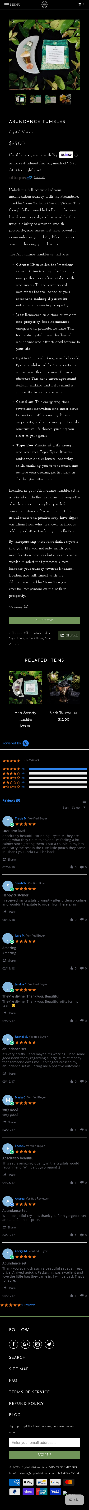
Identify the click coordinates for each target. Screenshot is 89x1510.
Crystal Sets (16, 638)
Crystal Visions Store (34, 1467)
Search (17, 1358)
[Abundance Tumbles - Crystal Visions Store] (44, 55)
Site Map (19, 1369)
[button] (11, 859)
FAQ (13, 1381)
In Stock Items (34, 638)
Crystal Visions (21, 132)
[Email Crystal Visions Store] (50, 1345)
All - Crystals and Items (39, 633)
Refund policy (26, 1404)
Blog (14, 1415)
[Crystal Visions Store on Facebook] (14, 1345)
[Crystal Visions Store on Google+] (26, 1345)
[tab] (11, 801)
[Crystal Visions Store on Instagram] (38, 1345)
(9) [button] (23, 769)
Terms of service (29, 1392)
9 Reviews (28, 1305)
